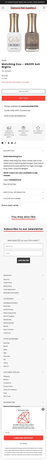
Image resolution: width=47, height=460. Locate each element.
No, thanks (23, 444)
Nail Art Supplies (8, 316)
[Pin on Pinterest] (8, 143)
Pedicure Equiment (9, 313)
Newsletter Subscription (11, 293)
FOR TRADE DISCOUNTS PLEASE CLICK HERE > (16, 82)
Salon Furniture (8, 329)
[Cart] (44, 8)
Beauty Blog (7, 286)
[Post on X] (5, 143)
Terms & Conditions (10, 390)
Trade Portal (7, 283)
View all (6, 366)
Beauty (5, 326)
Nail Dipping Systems (10, 303)
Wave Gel (6, 356)
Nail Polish (6, 306)
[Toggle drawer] (3, 8)
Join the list (23, 260)
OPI (4, 360)
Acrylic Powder (8, 309)
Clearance (7, 333)
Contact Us (7, 383)
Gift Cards (6, 396)
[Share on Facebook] (2, 143)
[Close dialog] (43, 409)
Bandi (5, 346)
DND (4, 353)
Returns (6, 379)
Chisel (5, 363)
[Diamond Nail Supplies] (23, 7)
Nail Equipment (8, 323)
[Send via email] (12, 143)
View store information (15, 116)
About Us (6, 279)
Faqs (5, 393)
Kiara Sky (6, 343)
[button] (15, 143)
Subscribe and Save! (23, 438)
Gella (4, 60)
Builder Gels (7, 320)
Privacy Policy (8, 386)
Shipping (6, 376)
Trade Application (9, 289)
